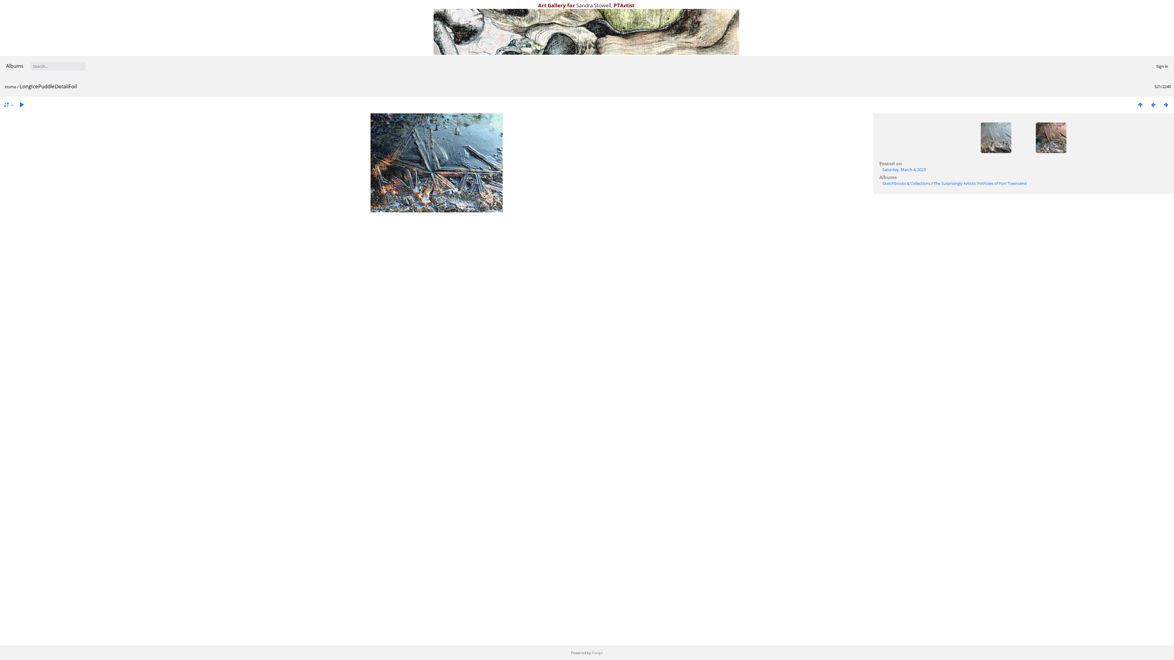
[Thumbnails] (1140, 104)
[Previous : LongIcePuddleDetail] (1153, 104)
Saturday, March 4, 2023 (904, 169)
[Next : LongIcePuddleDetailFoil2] (1166, 104)
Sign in (1162, 66)
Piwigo (597, 652)
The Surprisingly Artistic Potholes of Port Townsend (980, 183)
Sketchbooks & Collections (906, 183)
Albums (15, 66)
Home (10, 87)
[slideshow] (21, 104)
